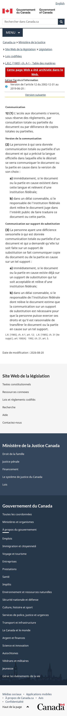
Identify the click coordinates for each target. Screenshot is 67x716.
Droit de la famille (13, 454)
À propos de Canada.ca (19, 698)
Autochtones (10, 653)
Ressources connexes (15, 392)
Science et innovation (15, 645)
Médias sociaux (11, 694)
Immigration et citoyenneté (19, 546)
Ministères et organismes (18, 522)
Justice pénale (10, 461)
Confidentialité (14, 701)
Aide (5, 415)
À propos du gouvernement (19, 529)
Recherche (8, 407)
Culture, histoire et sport (17, 607)
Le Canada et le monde (16, 630)
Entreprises (9, 561)
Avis (41, 698)
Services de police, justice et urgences (25, 615)
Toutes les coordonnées (17, 514)
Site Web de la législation (20, 49)
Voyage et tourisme (14, 554)
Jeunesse (7, 668)
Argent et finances (13, 638)
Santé (5, 577)
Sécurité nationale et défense (20, 599)
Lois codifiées (13, 56)
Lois (4, 484)
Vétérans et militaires (15, 661)
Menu (14, 32)
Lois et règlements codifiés (18, 399)
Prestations (9, 569)
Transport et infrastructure (19, 622)
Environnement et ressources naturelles (27, 592)
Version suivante (35, 95)
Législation (45, 49)
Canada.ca (9, 42)
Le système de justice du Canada (22, 477)
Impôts (6, 584)
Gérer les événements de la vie (21, 676)
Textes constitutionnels (16, 384)
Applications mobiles (39, 694)
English (60, 3)
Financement (10, 469)
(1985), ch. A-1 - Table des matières (30, 63)
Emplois (7, 538)
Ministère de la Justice (32, 42)
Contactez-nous (12, 422)
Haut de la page (12, 707)
